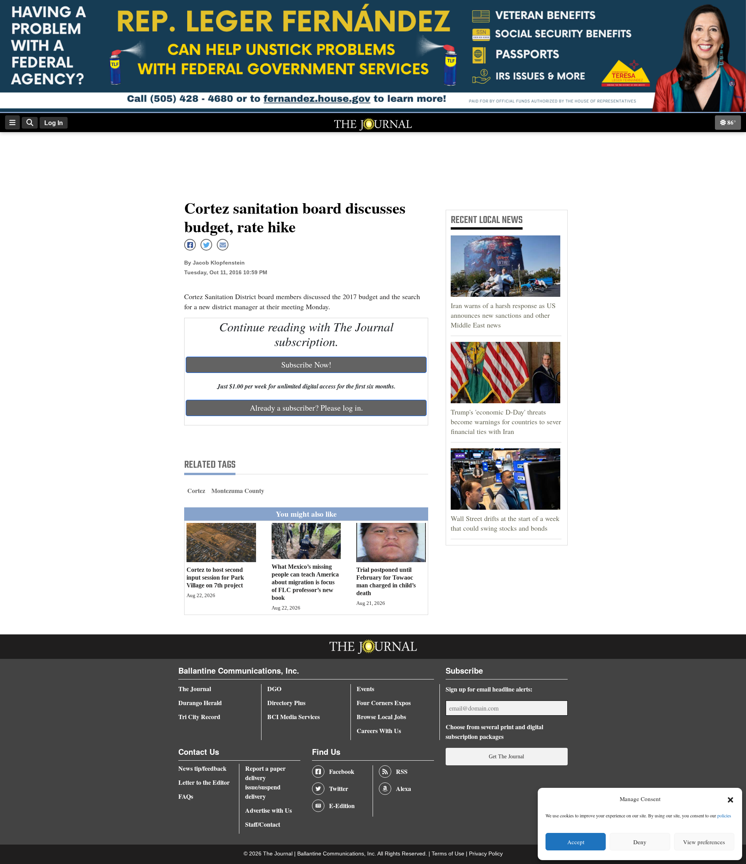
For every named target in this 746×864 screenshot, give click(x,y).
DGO (274, 688)
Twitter (338, 788)
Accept (575, 842)
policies (724, 815)
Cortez (196, 490)
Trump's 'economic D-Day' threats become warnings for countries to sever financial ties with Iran (506, 421)
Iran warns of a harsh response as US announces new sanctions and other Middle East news (503, 315)
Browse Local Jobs (381, 716)
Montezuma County (237, 490)
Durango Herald (200, 702)
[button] (730, 799)
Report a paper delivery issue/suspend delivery (265, 782)
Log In (53, 123)
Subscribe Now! (306, 364)
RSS (402, 771)
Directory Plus (286, 702)
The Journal (194, 688)
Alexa (403, 788)
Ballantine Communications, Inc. (337, 854)
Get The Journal (506, 756)
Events (365, 688)
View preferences (704, 842)
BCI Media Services (293, 716)
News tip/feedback (202, 768)
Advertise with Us (268, 810)
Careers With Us (379, 730)
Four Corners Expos (384, 702)
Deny (640, 842)
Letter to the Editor (204, 782)
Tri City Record (199, 716)
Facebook (341, 771)
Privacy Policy (486, 854)
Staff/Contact (262, 824)
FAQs (185, 796)
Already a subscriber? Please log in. (306, 407)
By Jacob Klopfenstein (214, 263)
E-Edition (342, 805)
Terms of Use (449, 854)
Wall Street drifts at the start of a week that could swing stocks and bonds (505, 523)
